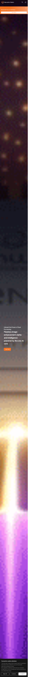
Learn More (14, 12)
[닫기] (26, 8)
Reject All (5, 673)
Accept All (22, 673)
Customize (14, 673)
